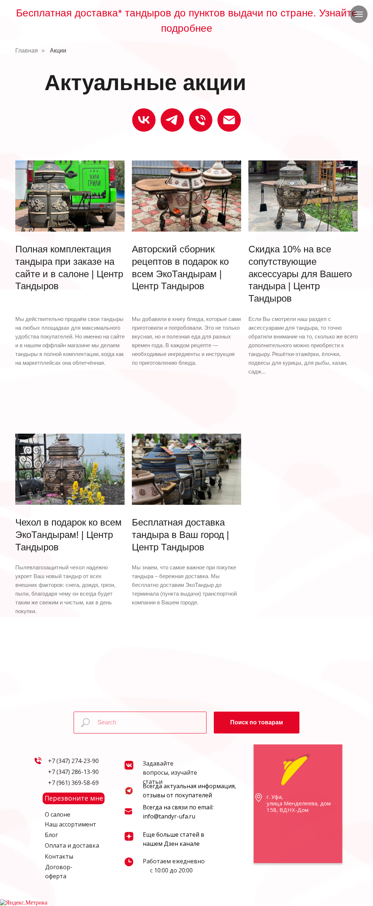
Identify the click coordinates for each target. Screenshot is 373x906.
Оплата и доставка (72, 845)
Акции (58, 50)
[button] (74, 798)
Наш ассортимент (70, 824)
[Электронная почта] (229, 120)
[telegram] (172, 120)
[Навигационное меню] (359, 14)
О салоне (57, 814)
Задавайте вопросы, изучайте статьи (170, 772)
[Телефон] (200, 120)
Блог (51, 835)
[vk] (144, 120)
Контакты (59, 856)
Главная (26, 50)
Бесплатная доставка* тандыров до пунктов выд (131, 13)
